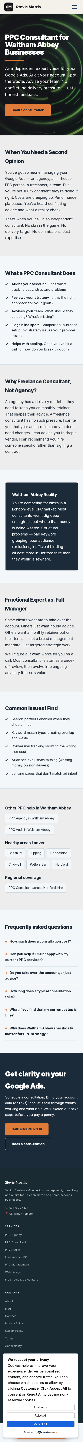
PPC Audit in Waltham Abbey (30, 830)
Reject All (40, 1415)
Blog (8, 1308)
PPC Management (17, 1264)
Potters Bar (38, 864)
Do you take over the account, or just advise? (38, 975)
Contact (10, 1316)
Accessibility (13, 1345)
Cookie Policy (14, 1330)
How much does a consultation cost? (40, 941)
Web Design (13, 1272)
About (9, 1301)
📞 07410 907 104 (16, 1207)
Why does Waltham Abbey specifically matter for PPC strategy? (39, 1031)
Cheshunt (15, 853)
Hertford (61, 864)
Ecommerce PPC (16, 1257)
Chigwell (15, 864)
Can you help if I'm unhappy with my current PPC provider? (36, 957)
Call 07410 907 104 (26, 1129)
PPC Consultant (15, 1242)
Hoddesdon (58, 853)
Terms (9, 1338)
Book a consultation (27, 110)
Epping (36, 853)
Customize (40, 1407)
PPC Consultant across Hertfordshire (36, 888)
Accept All (40, 1424)
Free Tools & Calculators (21, 1279)
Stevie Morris (16, 1182)
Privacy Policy (14, 1323)
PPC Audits (12, 1249)
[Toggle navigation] (74, 7)
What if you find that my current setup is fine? (41, 1012)
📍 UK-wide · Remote (19, 1213)
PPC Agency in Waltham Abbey (32, 818)
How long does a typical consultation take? (38, 994)
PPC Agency (13, 1234)
